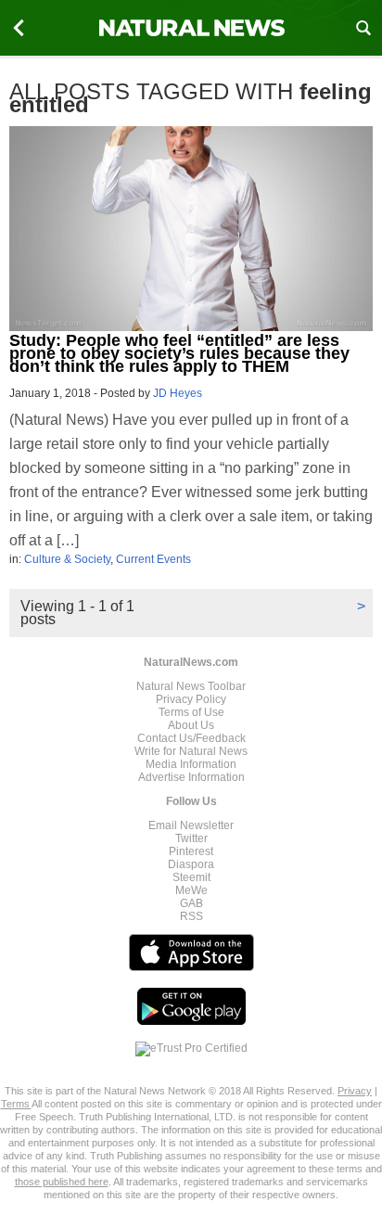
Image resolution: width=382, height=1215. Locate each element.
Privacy (354, 1090)
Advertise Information (191, 777)
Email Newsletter (191, 825)
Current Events (153, 559)
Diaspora (191, 864)
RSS (191, 916)
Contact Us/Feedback (191, 738)
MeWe (191, 890)
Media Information (191, 764)
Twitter (191, 838)
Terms (16, 1103)
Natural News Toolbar (191, 686)
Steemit (191, 877)
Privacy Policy (191, 699)
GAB (191, 903)
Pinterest (191, 851)
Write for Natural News (191, 751)
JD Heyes (177, 393)
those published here (61, 1181)
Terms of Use (191, 712)
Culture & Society (67, 559)
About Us (191, 725)
